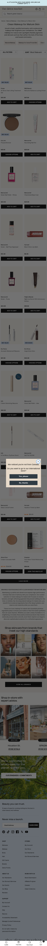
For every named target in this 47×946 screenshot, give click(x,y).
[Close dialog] (38, 462)
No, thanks (23, 483)
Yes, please (23, 476)
